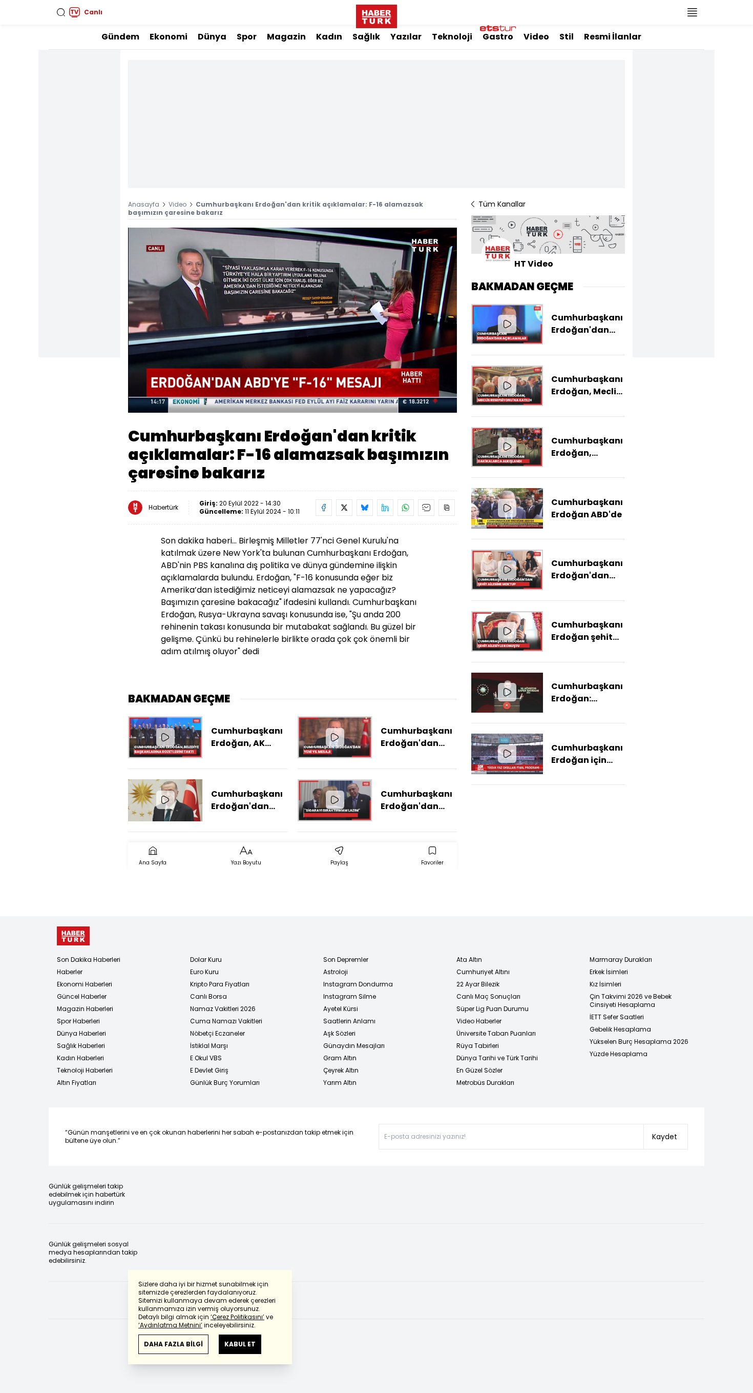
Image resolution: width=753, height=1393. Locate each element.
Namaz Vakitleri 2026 (223, 1008)
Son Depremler (345, 959)
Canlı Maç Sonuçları (488, 996)
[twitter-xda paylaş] (344, 507)
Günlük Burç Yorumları (225, 1082)
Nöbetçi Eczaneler (217, 1033)
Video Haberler (478, 1021)
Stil (566, 37)
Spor (247, 37)
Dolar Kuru (206, 959)
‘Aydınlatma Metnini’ (170, 1325)
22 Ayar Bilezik (477, 984)
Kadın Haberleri (80, 1058)
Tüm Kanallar (502, 204)
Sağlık (366, 37)
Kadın (329, 37)
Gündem (120, 37)
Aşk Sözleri (339, 1033)
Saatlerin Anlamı (349, 1021)
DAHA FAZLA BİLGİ (173, 1344)
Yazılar (406, 37)
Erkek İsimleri (609, 971)
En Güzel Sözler (479, 1070)
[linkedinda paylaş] (385, 507)
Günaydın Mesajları (354, 1045)
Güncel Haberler (82, 996)
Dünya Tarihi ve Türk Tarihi (497, 1058)
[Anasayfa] (73, 935)
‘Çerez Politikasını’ (237, 1317)
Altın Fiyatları (76, 1082)
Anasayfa (143, 204)
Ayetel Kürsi (340, 1008)
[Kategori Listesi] (692, 12)
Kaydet (664, 1137)
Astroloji (335, 971)
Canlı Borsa (208, 996)
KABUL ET (240, 1344)
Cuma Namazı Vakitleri (226, 1021)
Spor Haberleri (78, 1021)
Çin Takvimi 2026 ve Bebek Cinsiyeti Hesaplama (631, 1000)
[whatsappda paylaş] (406, 507)
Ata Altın (469, 959)
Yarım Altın (340, 1082)
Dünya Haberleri (81, 1033)
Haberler (69, 971)
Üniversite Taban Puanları (496, 1033)
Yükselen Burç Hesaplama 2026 (639, 1041)
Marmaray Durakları (621, 959)
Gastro (498, 37)
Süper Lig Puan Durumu (492, 1008)
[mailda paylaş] (426, 507)
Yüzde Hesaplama (618, 1053)
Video (536, 37)
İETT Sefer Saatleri (617, 1017)
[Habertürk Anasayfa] (376, 14)
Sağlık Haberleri (81, 1045)
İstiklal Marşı (209, 1045)
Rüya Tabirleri (477, 1045)
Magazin (286, 37)
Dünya (212, 37)
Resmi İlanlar (612, 37)
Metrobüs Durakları (485, 1082)
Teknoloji (452, 37)
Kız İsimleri (605, 984)
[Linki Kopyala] (446, 507)
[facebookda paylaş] (324, 507)
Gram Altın (340, 1058)
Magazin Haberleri (85, 1008)
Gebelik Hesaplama (620, 1029)
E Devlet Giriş (209, 1070)
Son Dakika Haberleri (88, 959)
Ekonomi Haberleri (84, 984)
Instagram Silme (349, 996)
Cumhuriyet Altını (483, 971)
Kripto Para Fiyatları (219, 984)
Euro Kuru (204, 971)
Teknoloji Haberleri (85, 1070)
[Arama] (61, 12)
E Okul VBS (206, 1058)
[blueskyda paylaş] (365, 507)
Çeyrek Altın (341, 1070)
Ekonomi (168, 37)
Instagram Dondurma (358, 984)
